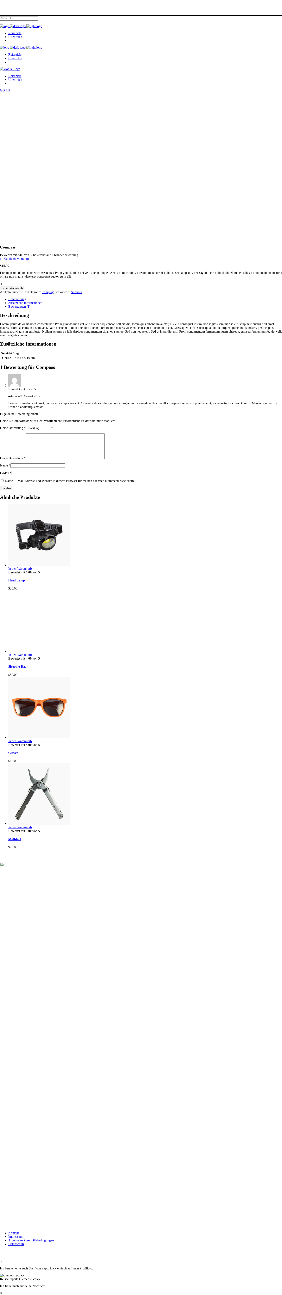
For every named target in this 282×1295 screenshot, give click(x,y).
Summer (76, 292)
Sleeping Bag (17, 666)
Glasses (13, 753)
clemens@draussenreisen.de (141, 1201)
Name (5, 465)
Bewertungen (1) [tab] (19, 306)
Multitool (14, 839)
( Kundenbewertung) (14, 258)
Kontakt (13, 1233)
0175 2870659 (152, 1197)
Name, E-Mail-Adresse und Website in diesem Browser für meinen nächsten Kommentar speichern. (70, 481)
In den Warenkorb (12, 288)
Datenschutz (16, 1244)
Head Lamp (16, 580)
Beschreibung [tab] (17, 299)
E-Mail (6, 473)
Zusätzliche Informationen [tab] (25, 303)
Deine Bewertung (13, 428)
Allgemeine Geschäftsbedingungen (31, 1240)
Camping (48, 292)
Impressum (15, 1236)
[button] (141, 1277)
